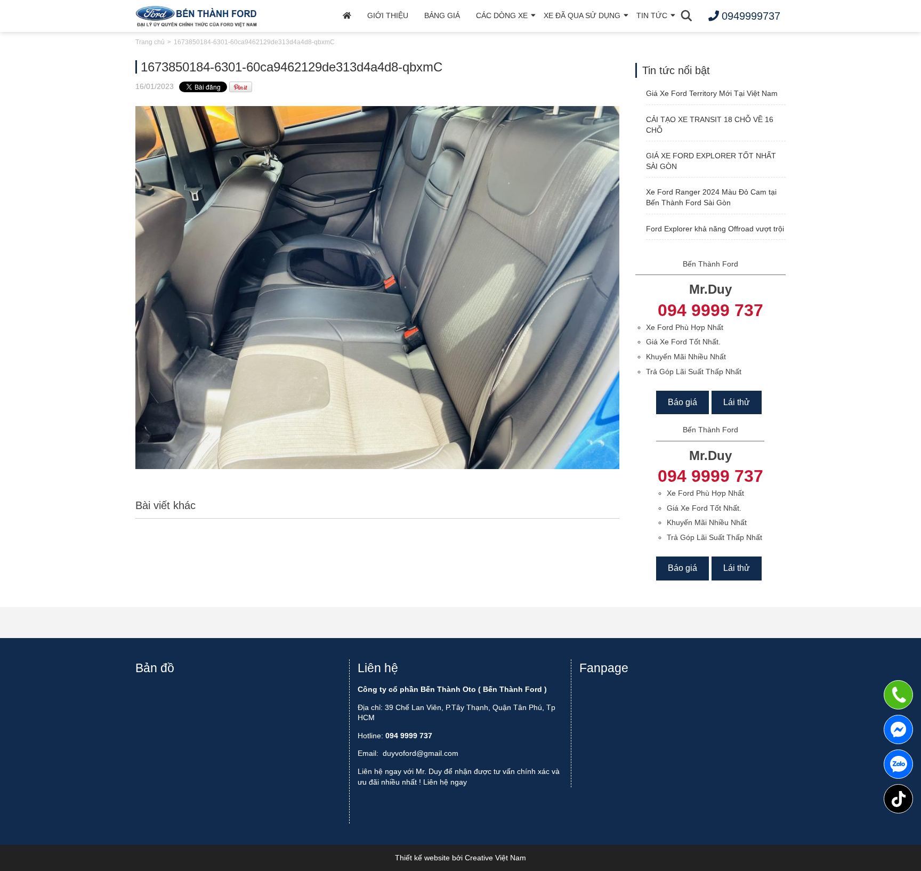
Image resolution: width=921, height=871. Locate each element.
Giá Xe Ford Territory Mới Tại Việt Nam (712, 93)
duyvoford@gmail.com (420, 753)
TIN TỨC (651, 15)
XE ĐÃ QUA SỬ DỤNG (582, 15)
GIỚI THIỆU (387, 15)
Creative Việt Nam (495, 857)
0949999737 (898, 764)
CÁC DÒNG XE (502, 15)
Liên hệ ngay (445, 782)
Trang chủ (150, 42)
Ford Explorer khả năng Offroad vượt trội (715, 228)
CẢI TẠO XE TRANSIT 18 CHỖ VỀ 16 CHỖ (709, 124)
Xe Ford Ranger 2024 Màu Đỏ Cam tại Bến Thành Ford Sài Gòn (711, 197)
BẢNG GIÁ (442, 15)
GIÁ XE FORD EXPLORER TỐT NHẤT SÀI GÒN (711, 161)
